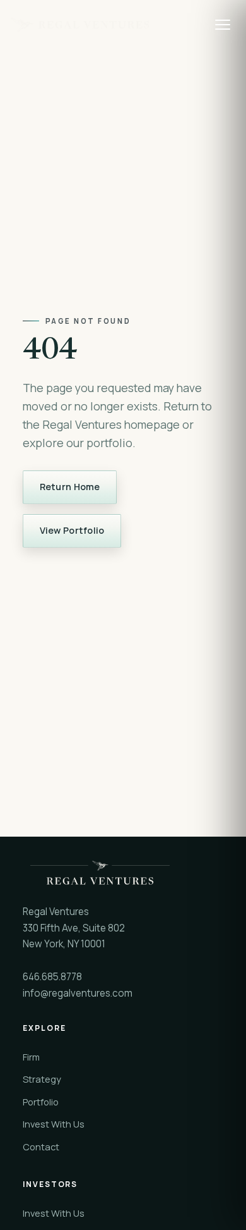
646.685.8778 (52, 976)
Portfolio (41, 1101)
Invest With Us (54, 1123)
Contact (41, 1146)
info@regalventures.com (77, 993)
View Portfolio (72, 530)
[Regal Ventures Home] (106, 25)
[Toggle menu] (222, 24)
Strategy (42, 1079)
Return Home (70, 487)
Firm (31, 1056)
